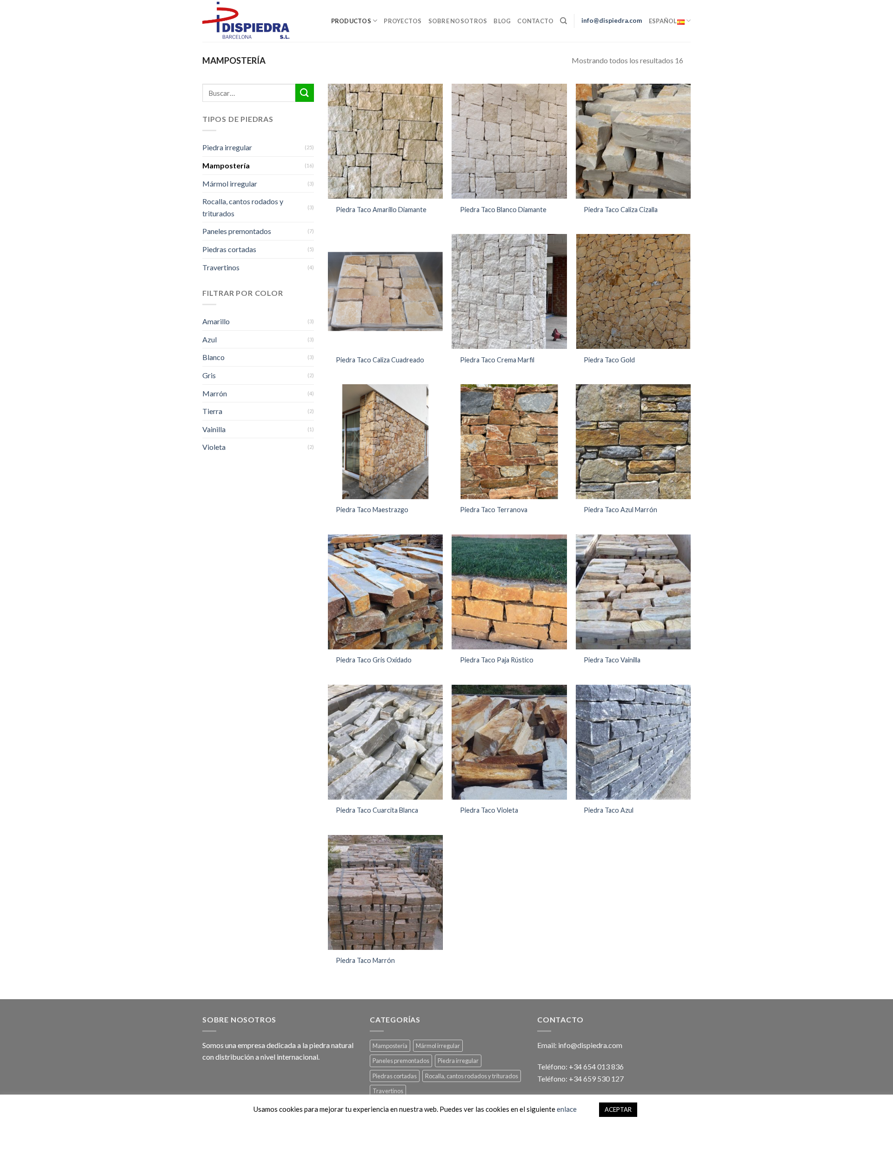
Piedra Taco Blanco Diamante (503, 210)
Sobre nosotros (457, 21)
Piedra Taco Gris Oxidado (374, 660)
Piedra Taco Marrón (365, 960)
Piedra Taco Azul (608, 810)
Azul (209, 339)
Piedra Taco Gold (609, 360)
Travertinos (221, 267)
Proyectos (402, 21)
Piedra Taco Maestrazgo (372, 510)
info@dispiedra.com (611, 20)
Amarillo (216, 321)
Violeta (214, 446)
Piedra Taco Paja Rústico (496, 660)
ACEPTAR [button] (618, 1109)
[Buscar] (563, 21)
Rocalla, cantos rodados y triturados (242, 207)
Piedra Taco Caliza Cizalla (621, 210)
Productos (351, 21)
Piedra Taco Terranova (493, 510)
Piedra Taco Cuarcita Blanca (377, 810)
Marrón (214, 393)
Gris (209, 375)
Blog (502, 21)
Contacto (535, 21)
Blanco (213, 357)
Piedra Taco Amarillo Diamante (381, 210)
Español (663, 21)
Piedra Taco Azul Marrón (620, 510)
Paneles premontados (236, 231)
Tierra (212, 411)
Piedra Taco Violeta (489, 810)
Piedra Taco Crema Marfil (497, 360)
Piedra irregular (227, 147)
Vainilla (214, 429)
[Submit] (304, 93)
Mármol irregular (229, 183)
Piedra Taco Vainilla (612, 660)
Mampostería (226, 165)
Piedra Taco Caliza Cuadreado (380, 360)
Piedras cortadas (229, 249)
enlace (567, 1109)
